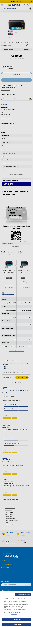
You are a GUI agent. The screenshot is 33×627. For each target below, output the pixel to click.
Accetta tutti (17, 619)
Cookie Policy (14, 614)
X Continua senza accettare (23, 594)
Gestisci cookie (18, 624)
